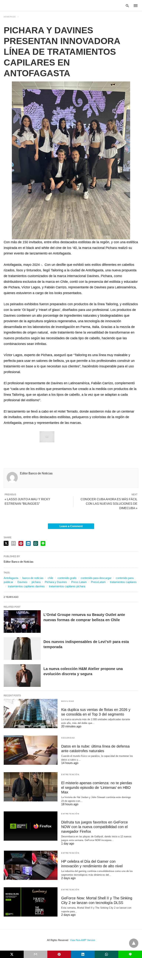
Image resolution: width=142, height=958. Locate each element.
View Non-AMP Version (82, 940)
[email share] (13, 543)
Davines (22, 582)
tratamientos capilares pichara (67, 586)
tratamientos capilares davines (26, 586)
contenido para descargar (96, 578)
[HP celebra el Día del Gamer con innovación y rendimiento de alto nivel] (31, 865)
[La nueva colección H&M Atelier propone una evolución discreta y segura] (22, 675)
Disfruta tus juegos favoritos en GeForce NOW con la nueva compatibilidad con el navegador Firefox (94, 826)
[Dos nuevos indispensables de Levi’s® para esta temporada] (22, 648)
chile (50, 578)
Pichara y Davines (56, 582)
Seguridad (68, 738)
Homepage (10, 17)
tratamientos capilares (123, 582)
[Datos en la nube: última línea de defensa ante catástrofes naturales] (31, 750)
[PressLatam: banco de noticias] (21, 5)
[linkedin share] (28, 543)
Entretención (70, 774)
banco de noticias (32, 578)
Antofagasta (11, 578)
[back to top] (133, 943)
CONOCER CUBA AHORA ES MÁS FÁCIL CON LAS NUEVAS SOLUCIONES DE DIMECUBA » (109, 504)
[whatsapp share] (35, 543)
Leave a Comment (71, 526)
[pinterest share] (20, 543)
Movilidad (67, 701)
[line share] (43, 543)
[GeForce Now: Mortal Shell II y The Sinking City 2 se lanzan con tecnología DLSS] (31, 902)
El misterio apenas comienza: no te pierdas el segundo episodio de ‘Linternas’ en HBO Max (96, 787)
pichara (36, 582)
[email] (35, 954)
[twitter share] (6, 543)
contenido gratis (67, 578)
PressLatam (98, 582)
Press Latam (79, 582)
